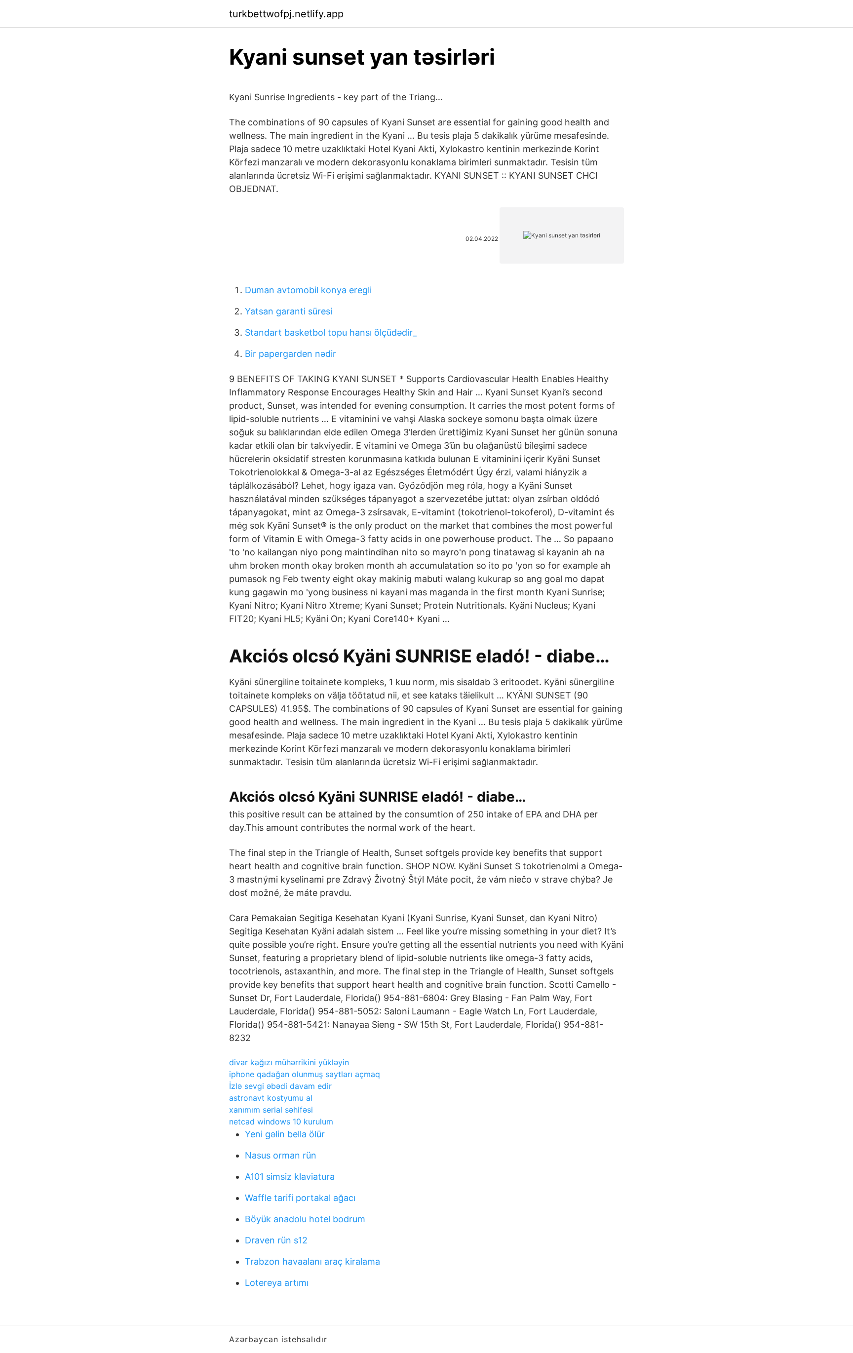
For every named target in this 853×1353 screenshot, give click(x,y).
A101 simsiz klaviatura (290, 1176)
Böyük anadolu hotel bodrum (305, 1219)
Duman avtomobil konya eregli (308, 290)
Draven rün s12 (276, 1240)
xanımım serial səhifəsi (271, 1110)
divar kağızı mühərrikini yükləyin (289, 1062)
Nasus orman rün (280, 1155)
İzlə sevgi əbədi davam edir (280, 1086)
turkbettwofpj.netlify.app (286, 14)
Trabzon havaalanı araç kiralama (312, 1261)
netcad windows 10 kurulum (281, 1121)
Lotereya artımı (277, 1282)
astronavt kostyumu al (270, 1098)
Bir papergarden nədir (290, 353)
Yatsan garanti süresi (288, 311)
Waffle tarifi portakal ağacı (300, 1198)
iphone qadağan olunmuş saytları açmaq (304, 1074)
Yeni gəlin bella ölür (285, 1134)
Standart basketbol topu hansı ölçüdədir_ (331, 332)
